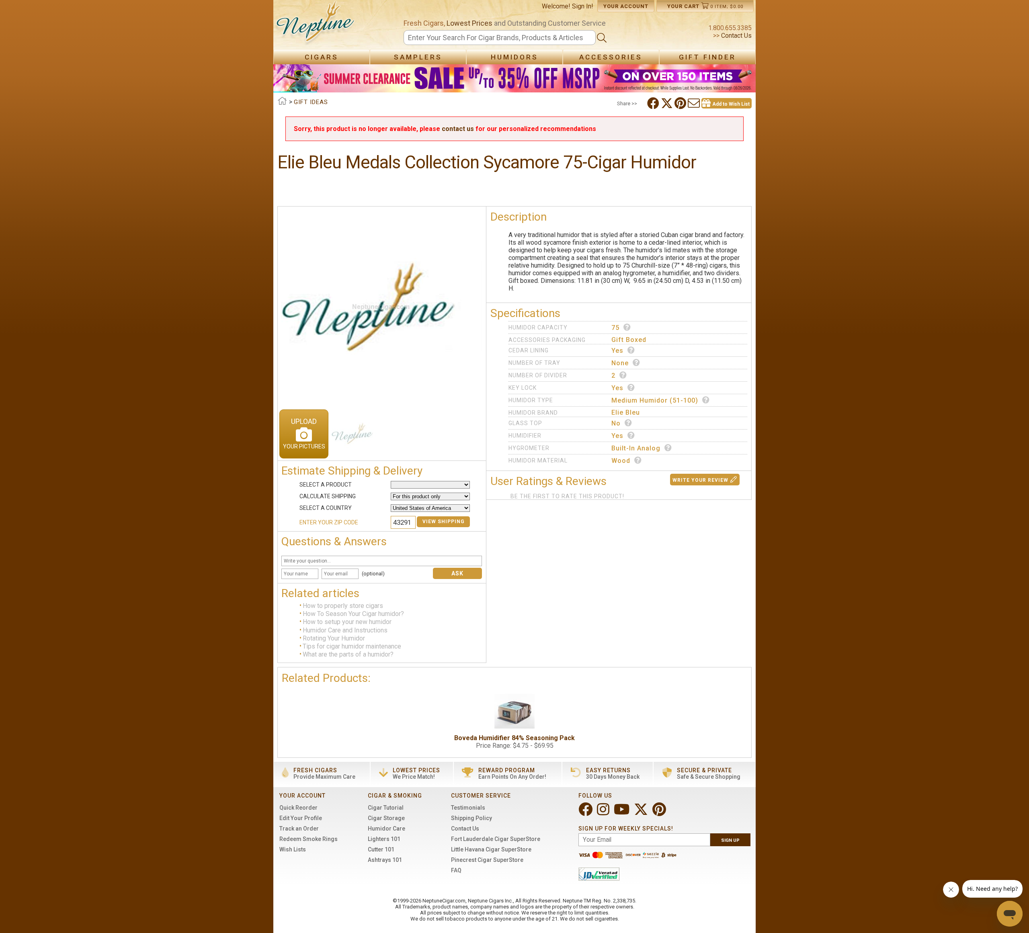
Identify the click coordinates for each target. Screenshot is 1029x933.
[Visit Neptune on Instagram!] (604, 813)
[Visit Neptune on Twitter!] (642, 813)
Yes (617, 350)
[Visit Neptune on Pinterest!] (660, 813)
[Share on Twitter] (667, 103)
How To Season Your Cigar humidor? (353, 614)
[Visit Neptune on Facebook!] (586, 813)
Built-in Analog (635, 448)
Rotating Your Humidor (334, 638)
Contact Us (735, 35)
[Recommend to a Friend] (694, 103)
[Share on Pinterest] (681, 103)
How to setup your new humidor (347, 622)
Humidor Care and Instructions (345, 630)
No (616, 423)
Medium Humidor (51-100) (654, 400)
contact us (458, 129)
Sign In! (582, 6)
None (620, 363)
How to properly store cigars (343, 606)
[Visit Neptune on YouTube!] (622, 813)
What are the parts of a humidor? (348, 655)
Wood (620, 460)
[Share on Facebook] (654, 103)
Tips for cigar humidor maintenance (352, 646)
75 (615, 327)
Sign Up (730, 840)
